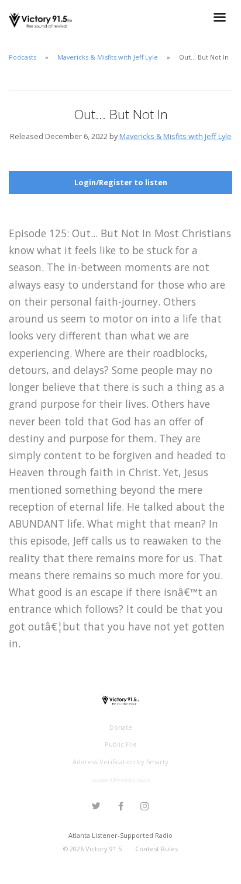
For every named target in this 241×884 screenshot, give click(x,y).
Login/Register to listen (120, 182)
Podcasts (22, 57)
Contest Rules (156, 848)
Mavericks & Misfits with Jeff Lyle (107, 57)
